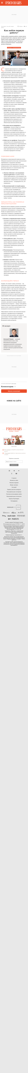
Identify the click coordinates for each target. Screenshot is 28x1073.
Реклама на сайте (14, 480)
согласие (8, 449)
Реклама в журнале (14, 482)
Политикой (7, 453)
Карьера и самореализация (14, 47)
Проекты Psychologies (14, 498)
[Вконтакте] (19, 470)
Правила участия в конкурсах (14, 489)
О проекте (14, 478)
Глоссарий (14, 487)
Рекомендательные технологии (14, 496)
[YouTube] (16, 473)
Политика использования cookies (14, 494)
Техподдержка (14, 501)
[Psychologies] (13, 2)
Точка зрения (3, 26)
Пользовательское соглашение (14, 491)
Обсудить (21, 26)
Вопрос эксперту (14, 485)
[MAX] (9, 470)
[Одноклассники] (12, 473)
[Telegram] (14, 470)
